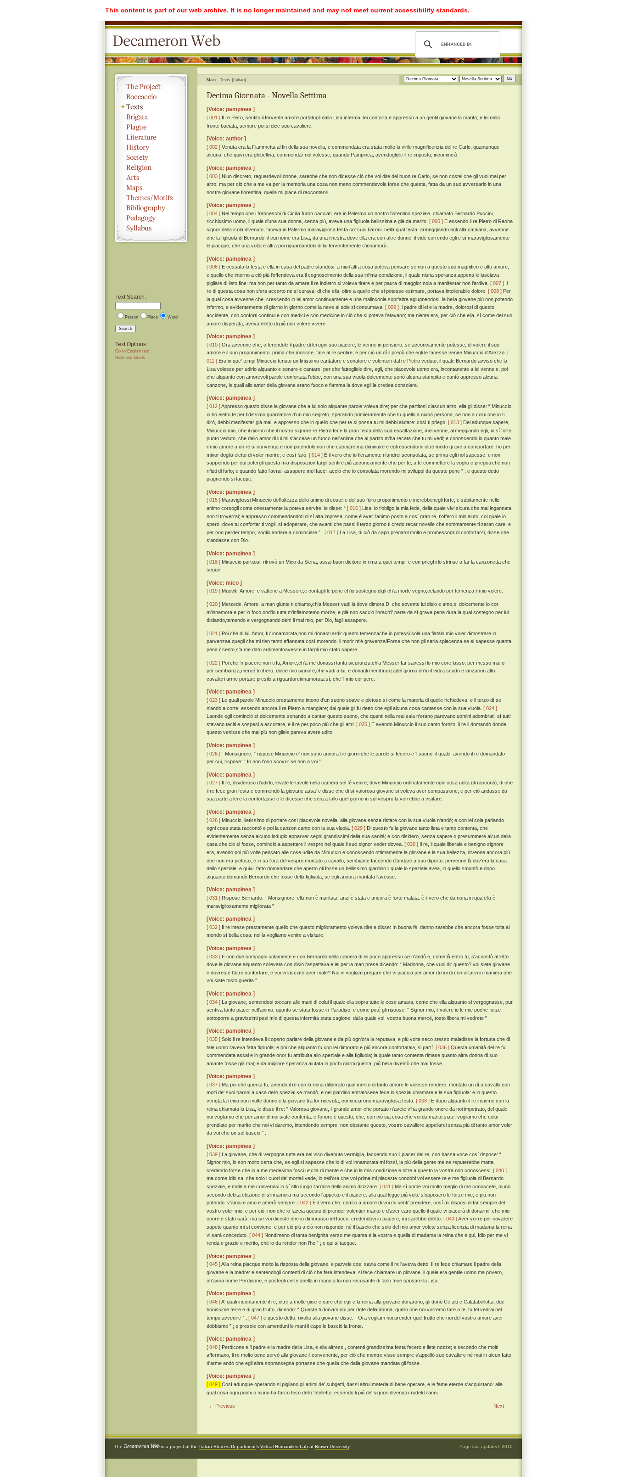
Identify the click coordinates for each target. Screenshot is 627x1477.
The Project (151, 87)
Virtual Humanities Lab (284, 1446)
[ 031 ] (213, 898)
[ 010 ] (213, 344)
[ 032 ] (213, 927)
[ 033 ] (213, 956)
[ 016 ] (354, 508)
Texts (151, 107)
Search (125, 328)
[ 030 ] (411, 844)
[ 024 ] (490, 708)
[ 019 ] (213, 590)
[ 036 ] (442, 1047)
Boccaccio (151, 97)
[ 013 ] (455, 422)
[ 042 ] (304, 1202)
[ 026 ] (213, 753)
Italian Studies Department (227, 1446)
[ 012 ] (213, 406)
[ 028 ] (213, 820)
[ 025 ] (363, 724)
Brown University (332, 1446)
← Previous (222, 1406)
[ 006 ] (213, 266)
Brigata (151, 117)
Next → (501, 1406)
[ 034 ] (213, 1002)
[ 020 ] (213, 604)
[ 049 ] (213, 1384)
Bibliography (151, 208)
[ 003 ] (213, 176)
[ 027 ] (213, 782)
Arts (151, 178)
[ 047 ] (255, 1317)
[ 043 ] (450, 1218)
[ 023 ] (213, 700)
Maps (151, 188)
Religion (151, 167)
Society (151, 157)
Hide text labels (130, 357)
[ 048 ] (213, 1347)
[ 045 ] (213, 1264)
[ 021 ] (213, 633)
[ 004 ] (213, 213)
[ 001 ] (213, 117)
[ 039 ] (213, 1154)
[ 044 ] (256, 1235)
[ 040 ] (500, 1170)
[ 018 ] (213, 562)
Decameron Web (169, 41)
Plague (151, 127)
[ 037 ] (213, 1084)
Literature (151, 137)
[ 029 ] (358, 828)
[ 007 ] (497, 283)
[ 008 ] (495, 291)
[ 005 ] (436, 221)
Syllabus (151, 228)
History (151, 147)
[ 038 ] (423, 1100)
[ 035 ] (213, 1039)
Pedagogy (151, 218)
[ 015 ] (213, 500)
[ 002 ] (213, 147)
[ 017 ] (331, 532)
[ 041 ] (386, 1186)
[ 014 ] (316, 455)
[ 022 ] (213, 663)
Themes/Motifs (151, 198)
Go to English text (132, 351)
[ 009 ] (392, 307)
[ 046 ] (213, 1301)
